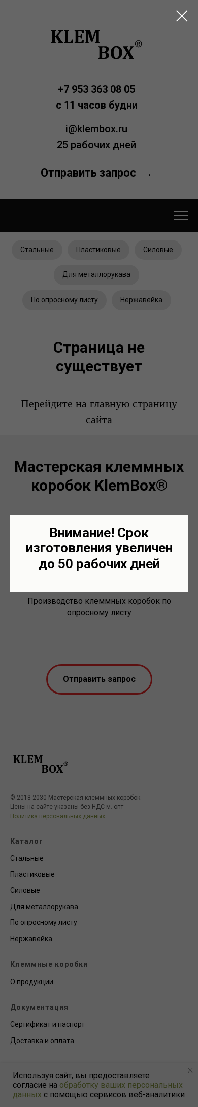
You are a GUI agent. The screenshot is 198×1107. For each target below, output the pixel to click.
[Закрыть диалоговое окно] (182, 16)
